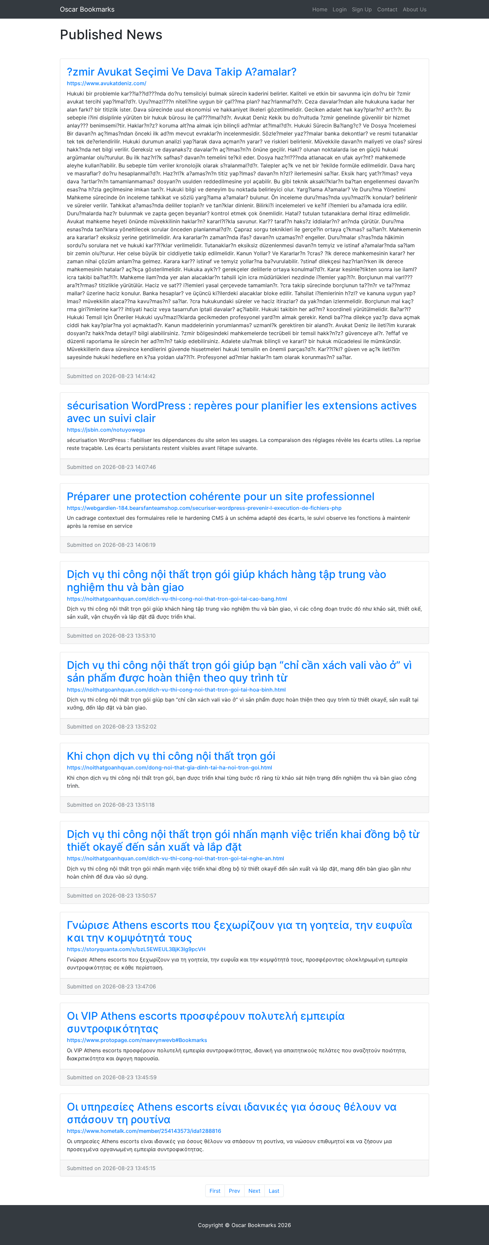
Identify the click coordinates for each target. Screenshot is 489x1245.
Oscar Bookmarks (87, 9)
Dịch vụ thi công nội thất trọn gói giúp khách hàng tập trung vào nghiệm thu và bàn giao (226, 580)
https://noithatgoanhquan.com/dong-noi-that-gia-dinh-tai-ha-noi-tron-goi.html (169, 767)
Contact (387, 9)
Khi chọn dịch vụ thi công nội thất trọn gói (171, 755)
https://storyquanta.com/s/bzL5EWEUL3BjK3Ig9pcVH (136, 949)
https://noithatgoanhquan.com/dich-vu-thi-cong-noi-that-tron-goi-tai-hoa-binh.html (176, 689)
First (215, 1190)
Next (254, 1190)
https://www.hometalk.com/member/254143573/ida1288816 (144, 1131)
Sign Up (362, 9)
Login (340, 9)
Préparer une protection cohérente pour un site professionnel (221, 496)
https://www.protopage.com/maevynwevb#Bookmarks (137, 1040)
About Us (414, 9)
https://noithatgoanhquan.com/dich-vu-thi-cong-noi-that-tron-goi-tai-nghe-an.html (175, 858)
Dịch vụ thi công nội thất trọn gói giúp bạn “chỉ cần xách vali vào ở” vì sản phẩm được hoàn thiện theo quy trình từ (239, 671)
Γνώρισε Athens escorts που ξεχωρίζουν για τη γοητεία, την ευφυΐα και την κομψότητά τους (239, 931)
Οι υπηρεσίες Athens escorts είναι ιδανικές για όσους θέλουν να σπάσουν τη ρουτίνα (232, 1113)
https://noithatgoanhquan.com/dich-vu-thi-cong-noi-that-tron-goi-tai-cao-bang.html (177, 598)
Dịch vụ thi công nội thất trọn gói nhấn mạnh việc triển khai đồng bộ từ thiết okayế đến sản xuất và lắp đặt (243, 840)
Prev (234, 1190)
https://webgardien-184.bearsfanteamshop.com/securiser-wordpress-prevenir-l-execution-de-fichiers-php (204, 508)
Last (274, 1190)
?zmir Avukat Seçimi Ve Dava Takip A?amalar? (182, 71)
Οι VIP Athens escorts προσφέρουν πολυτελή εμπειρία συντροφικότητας (206, 1022)
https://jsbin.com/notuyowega (106, 429)
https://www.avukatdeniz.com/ (106, 83)
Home (319, 9)
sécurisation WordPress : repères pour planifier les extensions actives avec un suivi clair (242, 412)
